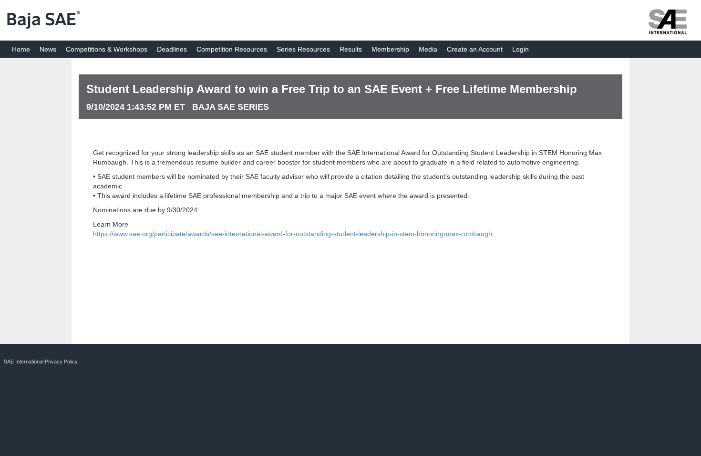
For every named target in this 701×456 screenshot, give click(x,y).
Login (520, 49)
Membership (390, 49)
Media (428, 49)
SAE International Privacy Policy (41, 361)
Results (351, 49)
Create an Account (475, 49)
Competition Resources (231, 49)
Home (21, 49)
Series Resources (303, 49)
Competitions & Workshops (106, 49)
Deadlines (172, 49)
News (48, 49)
